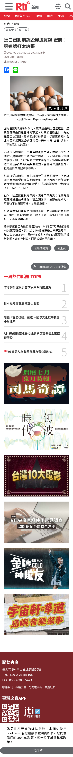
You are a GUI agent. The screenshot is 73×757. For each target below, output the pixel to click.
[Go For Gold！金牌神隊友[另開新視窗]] (36, 571)
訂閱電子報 (35, 687)
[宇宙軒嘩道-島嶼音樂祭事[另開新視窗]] (36, 617)
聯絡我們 (7, 687)
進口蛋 (23, 30)
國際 (50, 16)
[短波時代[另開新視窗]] (36, 432)
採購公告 (20, 687)
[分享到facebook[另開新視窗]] (6, 70)
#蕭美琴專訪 (23, 16)
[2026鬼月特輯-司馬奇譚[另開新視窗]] (36, 386)
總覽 (7, 16)
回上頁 (62, 248)
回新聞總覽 (41, 248)
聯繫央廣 (10, 662)
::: (5, 24)
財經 (39, 16)
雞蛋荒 (10, 30)
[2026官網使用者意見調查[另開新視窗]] (36, 525)
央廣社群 (50, 687)
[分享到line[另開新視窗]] (15, 70)
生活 (61, 16)
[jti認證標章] (32, 713)
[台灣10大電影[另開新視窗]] (36, 478)
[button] (9, 6)
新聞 (16, 24)
